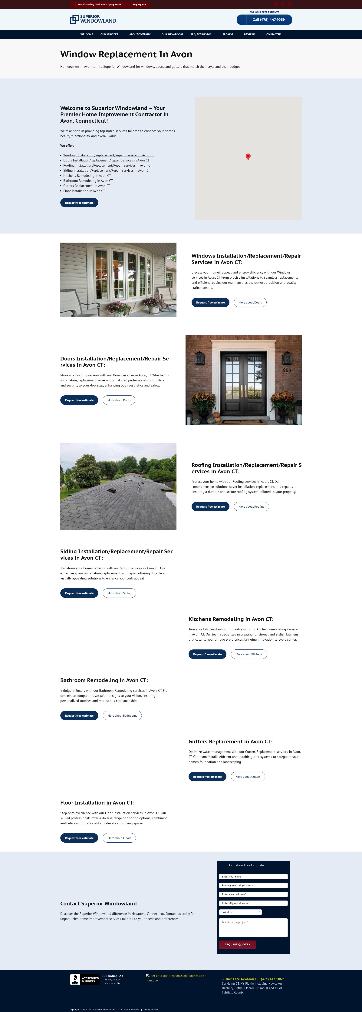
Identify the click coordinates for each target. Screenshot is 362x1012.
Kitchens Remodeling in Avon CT (87, 175)
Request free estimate (79, 202)
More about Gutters (248, 776)
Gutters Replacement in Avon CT (86, 186)
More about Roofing (252, 506)
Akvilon (154, 1009)
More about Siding (119, 593)
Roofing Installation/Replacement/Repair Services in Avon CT (107, 165)
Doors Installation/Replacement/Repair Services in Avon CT (106, 160)
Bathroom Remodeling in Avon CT (88, 180)
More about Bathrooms (122, 715)
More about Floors (119, 838)
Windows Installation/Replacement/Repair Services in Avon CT (108, 155)
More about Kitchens (249, 654)
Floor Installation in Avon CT (84, 191)
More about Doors (250, 302)
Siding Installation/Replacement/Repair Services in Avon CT (106, 170)
